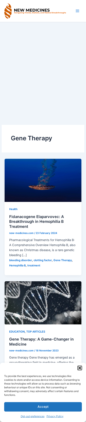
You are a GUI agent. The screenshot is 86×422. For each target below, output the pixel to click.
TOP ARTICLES (35, 331)
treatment (33, 265)
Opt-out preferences (32, 416)
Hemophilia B (17, 265)
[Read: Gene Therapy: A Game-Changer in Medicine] (43, 303)
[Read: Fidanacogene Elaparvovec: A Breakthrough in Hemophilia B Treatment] (43, 180)
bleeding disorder (20, 260)
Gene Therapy (62, 260)
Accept (43, 407)
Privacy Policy (55, 416)
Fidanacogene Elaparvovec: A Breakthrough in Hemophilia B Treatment (36, 221)
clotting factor (43, 260)
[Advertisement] (43, 67)
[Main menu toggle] (77, 10)
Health (13, 209)
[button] (80, 368)
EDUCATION (17, 331)
